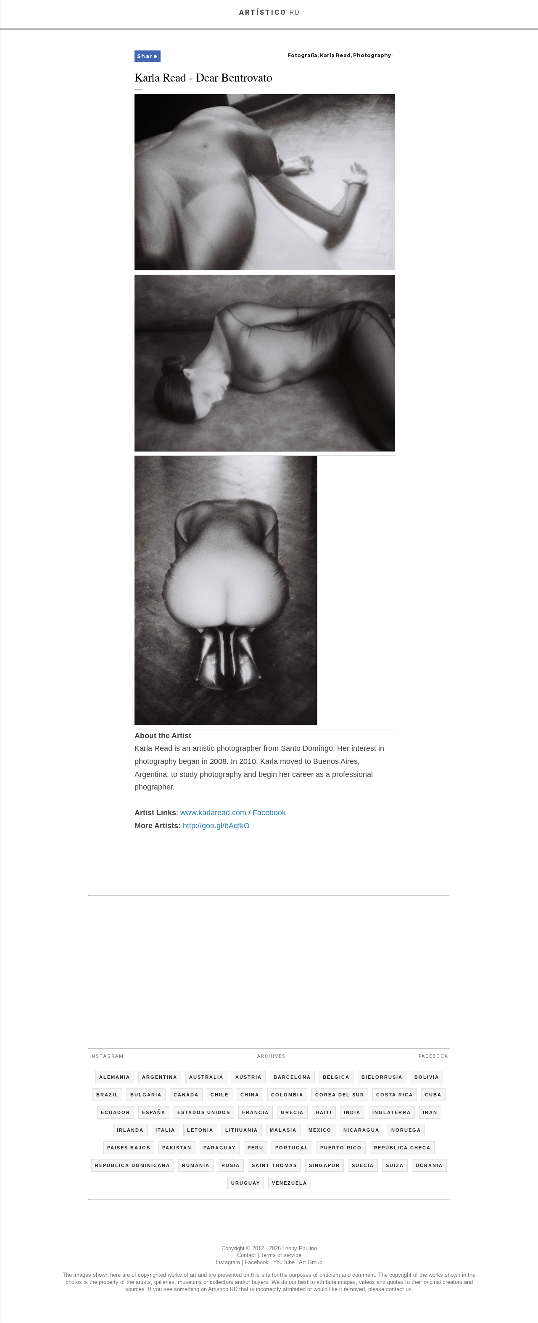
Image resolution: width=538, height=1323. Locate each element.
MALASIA (283, 1130)
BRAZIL (107, 1094)
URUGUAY (245, 1183)
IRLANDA (130, 1130)
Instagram (107, 1056)
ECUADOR (115, 1112)
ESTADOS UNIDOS (203, 1112)
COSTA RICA (394, 1094)
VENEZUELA (289, 1183)
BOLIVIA (426, 1077)
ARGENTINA (159, 1077)
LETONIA (200, 1130)
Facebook (269, 812)
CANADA (186, 1094)
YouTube (284, 1262)
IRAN (430, 1112)
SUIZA (395, 1165)
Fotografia (302, 55)
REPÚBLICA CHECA (402, 1147)
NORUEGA (406, 1130)
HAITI (324, 1112)
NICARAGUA (361, 1130)
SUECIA (363, 1165)
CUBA (433, 1094)
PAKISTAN (177, 1147)
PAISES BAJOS (128, 1147)
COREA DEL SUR (339, 1094)
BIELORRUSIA (382, 1077)
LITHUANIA (241, 1130)
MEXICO (320, 1130)
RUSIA (231, 1165)
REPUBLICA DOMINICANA (132, 1165)
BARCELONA (292, 1077)
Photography (372, 55)
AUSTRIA (248, 1077)
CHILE (220, 1094)
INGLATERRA (391, 1112)
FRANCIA (255, 1112)
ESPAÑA (154, 1112)
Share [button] (147, 56)
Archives (271, 1056)
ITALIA (165, 1130)
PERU (256, 1147)
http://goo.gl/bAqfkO (216, 825)
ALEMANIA (114, 1077)
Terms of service (281, 1255)
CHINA (249, 1094)
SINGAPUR (324, 1165)
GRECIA (292, 1112)
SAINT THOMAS (274, 1165)
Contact (246, 1255)
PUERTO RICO (341, 1147)
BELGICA (336, 1077)
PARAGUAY (219, 1147)
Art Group (310, 1262)
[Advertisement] (269, 968)
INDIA (352, 1112)
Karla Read (335, 55)
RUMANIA (196, 1165)
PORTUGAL (292, 1147)
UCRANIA (429, 1165)
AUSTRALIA (206, 1077)
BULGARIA (146, 1094)
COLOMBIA (287, 1094)
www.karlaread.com (213, 812)
